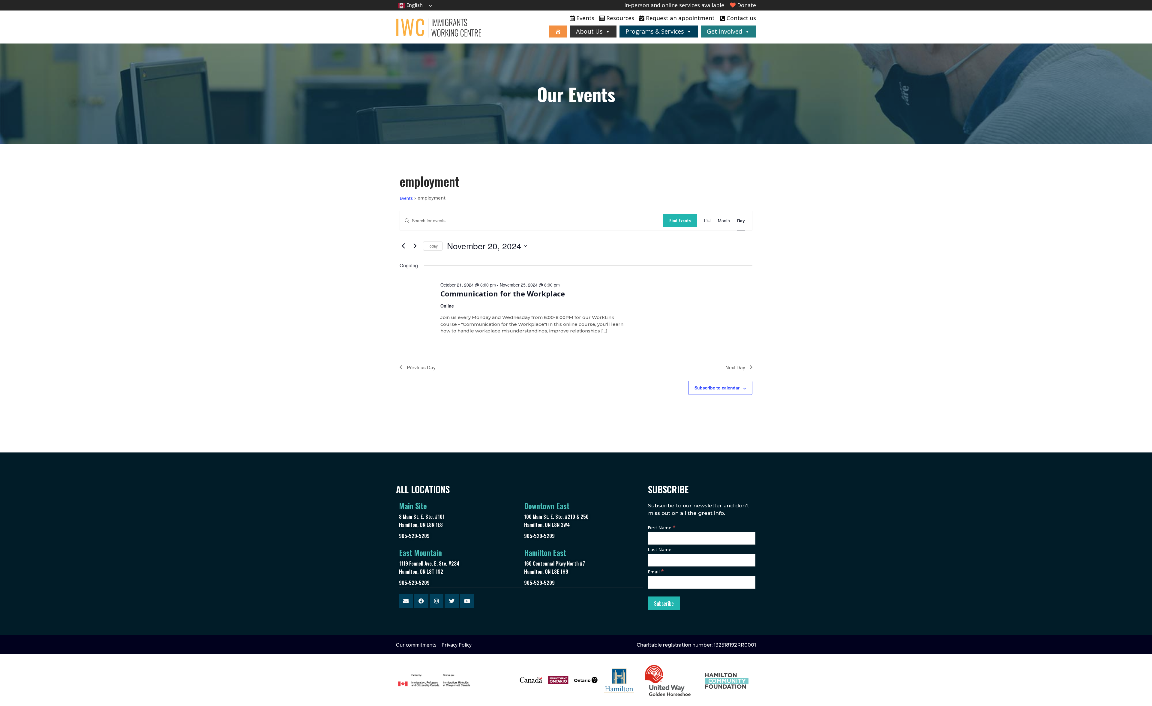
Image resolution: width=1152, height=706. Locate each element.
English (414, 5)
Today (433, 245)
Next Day (735, 367)
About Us (589, 31)
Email (656, 572)
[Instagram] (437, 601)
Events (406, 198)
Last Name (659, 549)
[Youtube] (467, 601)
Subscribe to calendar (717, 388)
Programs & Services (655, 31)
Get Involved (724, 31)
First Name (662, 527)
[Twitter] (452, 601)
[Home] (558, 32)
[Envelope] (406, 601)
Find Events (680, 220)
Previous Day (421, 367)
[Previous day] (403, 246)
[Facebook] (421, 601)
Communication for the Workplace (502, 294)
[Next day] (414, 246)
